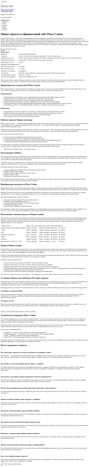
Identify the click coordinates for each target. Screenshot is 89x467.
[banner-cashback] (1, 25)
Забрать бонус (5, 20)
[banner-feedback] (1, 22)
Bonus (12, 9)
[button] (44, 465)
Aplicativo (7, 9)
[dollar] (1, 3)
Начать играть (5, 52)
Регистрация (4, 6)
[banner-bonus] (1, 30)
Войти (11, 6)
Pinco (19, 464)
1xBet (2, 9)
